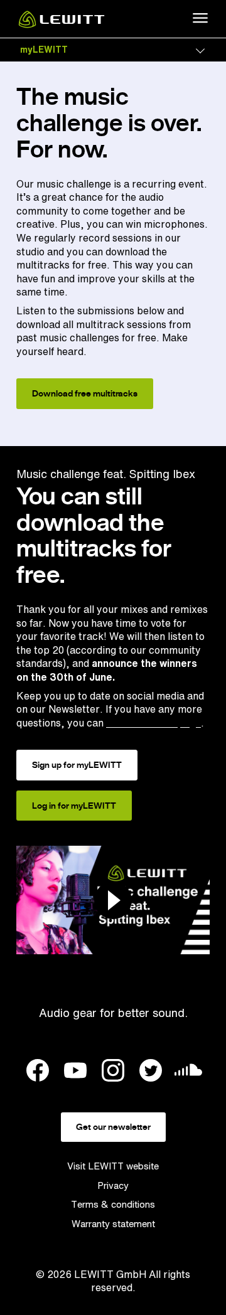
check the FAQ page (153, 722)
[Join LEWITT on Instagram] (113, 1072)
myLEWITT (44, 49)
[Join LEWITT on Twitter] (151, 1072)
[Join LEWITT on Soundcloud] (188, 1073)
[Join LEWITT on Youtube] (75, 1072)
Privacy (113, 1185)
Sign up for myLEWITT (77, 765)
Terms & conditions (113, 1204)
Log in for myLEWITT (74, 805)
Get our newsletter (113, 1127)
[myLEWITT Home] (61, 24)
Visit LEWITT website (113, 1166)
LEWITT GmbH (110, 1274)
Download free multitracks (84, 393)
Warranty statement (113, 1223)
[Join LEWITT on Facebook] (37, 1072)
